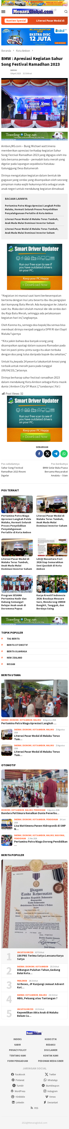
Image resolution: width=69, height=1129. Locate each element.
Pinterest (20, 1080)
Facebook (20, 1074)
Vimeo (52, 1096)
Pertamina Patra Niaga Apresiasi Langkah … (28, 723)
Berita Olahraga (17, 651)
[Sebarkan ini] (39, 453)
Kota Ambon (26, 720)
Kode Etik (51, 1039)
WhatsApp (53, 1080)
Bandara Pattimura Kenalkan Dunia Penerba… (30, 813)
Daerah (5, 720)
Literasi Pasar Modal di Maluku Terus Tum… (37, 737)
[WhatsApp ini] (64, 453)
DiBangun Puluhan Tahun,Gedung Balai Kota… (38, 971)
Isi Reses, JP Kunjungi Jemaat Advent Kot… (40, 985)
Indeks (17, 1039)
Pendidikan (39, 810)
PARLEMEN (22, 981)
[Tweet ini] (47, 453)
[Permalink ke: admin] (5, 71)
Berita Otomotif (17, 645)
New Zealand (14, 657)
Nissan (11, 664)
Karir (17, 1044)
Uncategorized (25, 952)
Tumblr (20, 1085)
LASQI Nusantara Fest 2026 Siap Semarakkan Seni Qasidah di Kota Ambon (49, 563)
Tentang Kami (17, 1055)
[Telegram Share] (55, 453)
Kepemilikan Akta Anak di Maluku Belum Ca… (37, 1014)
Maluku (37, 720)
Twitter (52, 1074)
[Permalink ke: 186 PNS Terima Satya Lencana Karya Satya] (34, 904)
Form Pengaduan (17, 1061)
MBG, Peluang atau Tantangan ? (37, 998)
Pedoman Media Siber (50, 1061)
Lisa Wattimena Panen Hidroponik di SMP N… (40, 827)
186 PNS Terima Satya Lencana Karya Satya (40, 957)
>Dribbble (20, 1096)
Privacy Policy (17, 1050)
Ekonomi (14, 720)
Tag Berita (13, 638)
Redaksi (50, 1044)
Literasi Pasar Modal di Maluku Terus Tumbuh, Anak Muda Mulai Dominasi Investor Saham (51, 520)
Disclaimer (50, 1050)
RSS (36, 1108)
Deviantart (52, 1102)
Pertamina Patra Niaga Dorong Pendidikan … (41, 843)
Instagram (52, 1091)
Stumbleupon (52, 1085)
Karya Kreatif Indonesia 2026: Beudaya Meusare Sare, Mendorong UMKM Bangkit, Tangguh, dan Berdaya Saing (50, 602)
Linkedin (20, 1102)
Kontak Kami (50, 1055)
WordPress (20, 1091)
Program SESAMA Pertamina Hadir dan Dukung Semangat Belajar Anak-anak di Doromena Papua (13, 602)
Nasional (60, 835)
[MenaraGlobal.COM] (34, 11)
